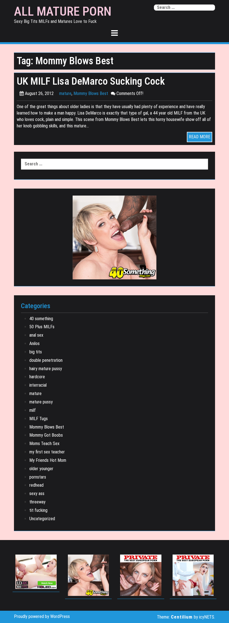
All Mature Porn (62, 11)
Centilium (181, 617)
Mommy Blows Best (90, 93)
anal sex (36, 335)
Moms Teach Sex (44, 443)
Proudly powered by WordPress (42, 616)
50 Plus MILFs (41, 326)
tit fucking (38, 510)
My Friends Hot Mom (47, 460)
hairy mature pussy (45, 368)
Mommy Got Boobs (46, 435)
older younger (41, 468)
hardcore (37, 376)
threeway (37, 502)
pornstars (37, 477)
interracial (38, 385)
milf (32, 410)
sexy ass (36, 493)
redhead (36, 485)
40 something (41, 318)
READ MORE (199, 136)
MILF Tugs (38, 418)
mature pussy (41, 402)
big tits (35, 352)
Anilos (34, 343)
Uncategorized (42, 518)
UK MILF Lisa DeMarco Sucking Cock (91, 81)
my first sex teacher (47, 452)
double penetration (46, 360)
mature (65, 93)
